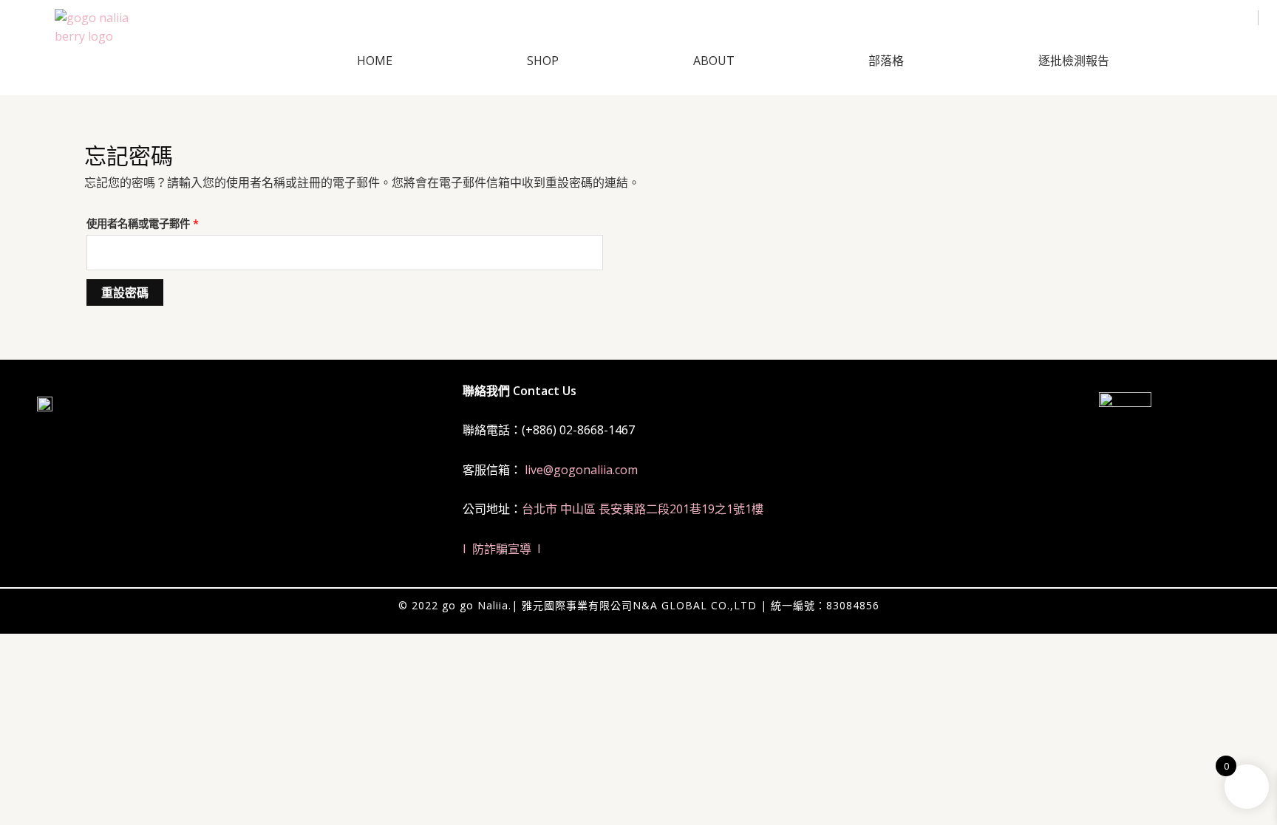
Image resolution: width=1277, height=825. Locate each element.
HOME (374, 60)
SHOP (543, 60)
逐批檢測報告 (1073, 60)
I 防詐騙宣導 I (502, 549)
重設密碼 (125, 292)
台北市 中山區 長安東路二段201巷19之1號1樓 (642, 509)
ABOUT (714, 60)
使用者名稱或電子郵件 (147, 221)
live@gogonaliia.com (581, 470)
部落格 (886, 60)
